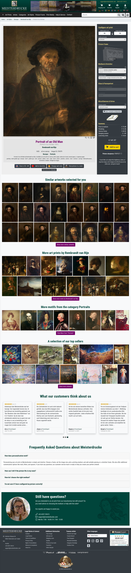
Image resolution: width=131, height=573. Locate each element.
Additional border (102, 37)
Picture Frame (40, 15)
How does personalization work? (16, 456)
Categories (22, 15)
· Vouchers (48, 545)
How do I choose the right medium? (17, 477)
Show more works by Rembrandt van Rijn (65, 299)
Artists (15, 15)
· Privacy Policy (29, 540)
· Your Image (49, 534)
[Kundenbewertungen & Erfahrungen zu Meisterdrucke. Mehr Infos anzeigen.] (119, 538)
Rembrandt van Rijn (26, 19)
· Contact (27, 534)
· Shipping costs (50, 538)
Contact (69, 15)
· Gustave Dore (70, 545)
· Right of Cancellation (30, 543)
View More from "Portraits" (65, 333)
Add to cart (113, 147)
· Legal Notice (28, 536)
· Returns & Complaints (31, 545)
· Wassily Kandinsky (71, 540)
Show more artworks (65, 386)
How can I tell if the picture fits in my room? (20, 471)
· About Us (27, 547)
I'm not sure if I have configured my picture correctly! (23, 484)
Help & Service (60, 15)
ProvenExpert (14, 429)
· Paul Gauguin (70, 538)
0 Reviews (53, 170)
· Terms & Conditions (30, 538)
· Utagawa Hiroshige (71, 543)
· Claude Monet (70, 536)
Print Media (50, 15)
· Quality (48, 540)
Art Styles (31, 15)
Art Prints (8, 15)
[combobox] (112, 39)
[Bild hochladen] (128, 15)
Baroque (16, 19)
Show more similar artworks (65, 245)
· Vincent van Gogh (71, 534)
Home (3, 19)
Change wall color (56, 166)
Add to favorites (39, 166)
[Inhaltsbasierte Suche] (123, 15)
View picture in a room (75, 166)
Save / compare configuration (113, 111)
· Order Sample (49, 547)
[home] (3, 15)
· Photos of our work (51, 543)
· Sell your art (49, 536)
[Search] (119, 15)
